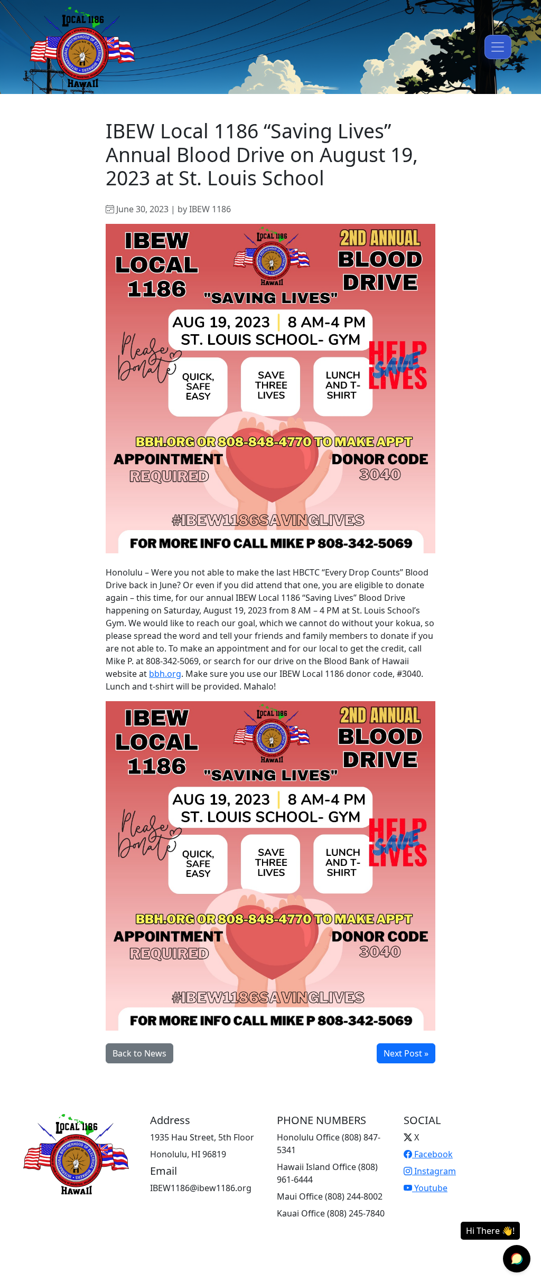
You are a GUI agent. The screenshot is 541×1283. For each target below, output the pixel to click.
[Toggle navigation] (497, 47)
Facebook (432, 1154)
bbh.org (165, 674)
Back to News (139, 1053)
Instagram (434, 1171)
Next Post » (406, 1053)
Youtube (429, 1188)
